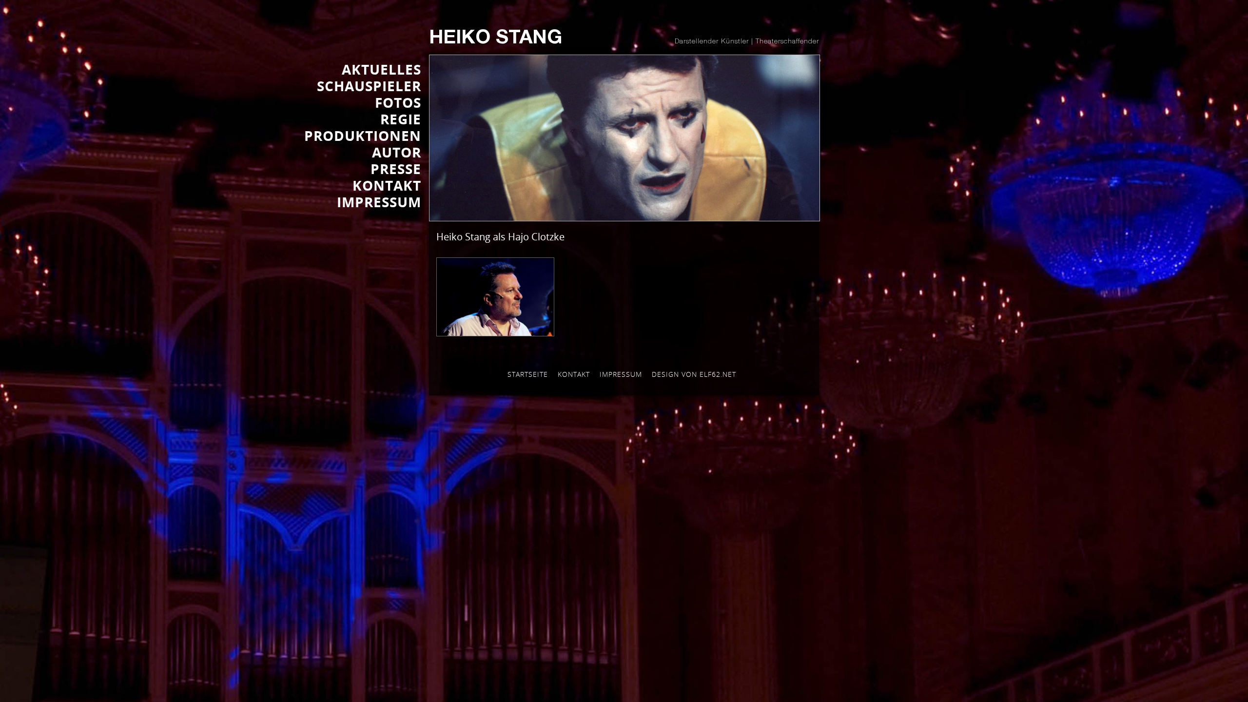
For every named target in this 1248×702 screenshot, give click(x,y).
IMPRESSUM (379, 202)
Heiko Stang (495, 39)
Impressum (621, 374)
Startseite (527, 374)
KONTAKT (386, 185)
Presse (395, 168)
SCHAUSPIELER (369, 86)
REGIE (400, 119)
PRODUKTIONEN (362, 135)
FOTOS (398, 102)
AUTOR (396, 152)
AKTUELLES (381, 69)
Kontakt (574, 374)
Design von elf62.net (694, 374)
